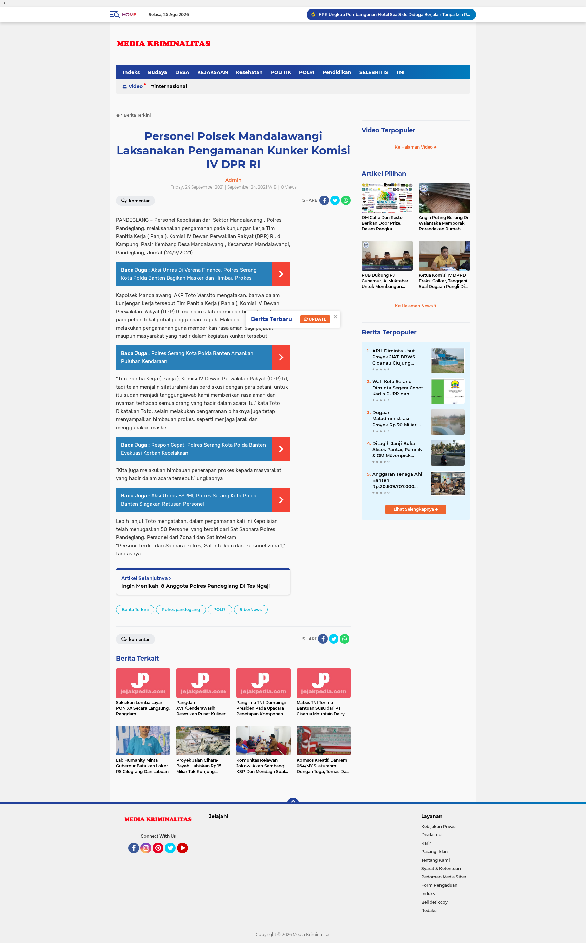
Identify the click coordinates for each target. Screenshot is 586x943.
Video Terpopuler (388, 130)
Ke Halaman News (414, 305)
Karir (426, 843)
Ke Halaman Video (414, 147)
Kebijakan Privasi (438, 826)
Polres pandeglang (181, 609)
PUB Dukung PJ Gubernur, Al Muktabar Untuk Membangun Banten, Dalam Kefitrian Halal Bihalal (386, 281)
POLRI (306, 72)
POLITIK (281, 72)
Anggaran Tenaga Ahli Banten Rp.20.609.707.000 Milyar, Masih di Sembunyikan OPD (394, 14)
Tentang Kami (435, 860)
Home (129, 15)
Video (136, 86)
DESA (182, 72)
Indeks (131, 72)
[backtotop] (293, 804)
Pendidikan (337, 72)
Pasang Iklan (434, 851)
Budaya (157, 72)
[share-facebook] (324, 200)
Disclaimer (432, 834)
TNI (400, 72)
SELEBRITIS (373, 72)
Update (317, 319)
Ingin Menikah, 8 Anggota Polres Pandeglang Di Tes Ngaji (195, 586)
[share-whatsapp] (346, 200)
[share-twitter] (335, 200)
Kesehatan (249, 72)
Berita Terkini (135, 609)
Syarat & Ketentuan (441, 868)
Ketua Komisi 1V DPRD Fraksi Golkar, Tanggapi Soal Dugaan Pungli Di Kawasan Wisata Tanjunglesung (443, 281)
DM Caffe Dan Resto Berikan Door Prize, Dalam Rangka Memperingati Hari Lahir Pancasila (386, 223)
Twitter (173, 856)
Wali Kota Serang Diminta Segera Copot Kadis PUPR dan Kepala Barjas (397, 388)
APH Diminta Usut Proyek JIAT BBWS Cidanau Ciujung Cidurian (393, 357)
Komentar (139, 200)
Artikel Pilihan (384, 173)
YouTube (187, 856)
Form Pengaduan (439, 885)
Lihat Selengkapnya (414, 509)
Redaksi (429, 910)
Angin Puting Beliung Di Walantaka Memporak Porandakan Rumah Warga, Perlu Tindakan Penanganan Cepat (443, 223)
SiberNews (251, 609)
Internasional (170, 86)
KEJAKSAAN (212, 72)
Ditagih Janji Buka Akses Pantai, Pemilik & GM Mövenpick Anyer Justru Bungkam (397, 449)
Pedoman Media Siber (443, 876)
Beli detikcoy (434, 902)
